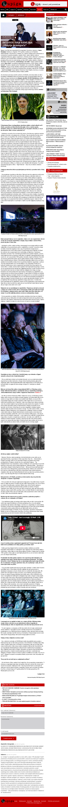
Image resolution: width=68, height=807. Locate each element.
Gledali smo (54, 9)
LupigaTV (11, 15)
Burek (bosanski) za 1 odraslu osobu (57, 164)
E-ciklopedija (55, 170)
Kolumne (26, 9)
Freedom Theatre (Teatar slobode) (57, 178)
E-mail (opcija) (4, 731)
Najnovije (50, 14)
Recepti (51, 159)
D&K (7, 9)
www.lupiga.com (38, 802)
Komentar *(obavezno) (7, 716)
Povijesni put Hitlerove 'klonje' (55, 174)
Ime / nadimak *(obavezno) (8, 710)
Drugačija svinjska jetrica (54, 166)
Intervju (40, 9)
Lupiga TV (13, 9)
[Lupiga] (11, 3)
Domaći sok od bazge (53, 162)
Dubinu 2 (38, 392)
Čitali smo (46, 9)
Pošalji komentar (8, 738)
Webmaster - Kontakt (25, 801)
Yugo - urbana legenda (53, 176)
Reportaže (33, 9)
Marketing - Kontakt (40, 801)
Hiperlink (19, 9)
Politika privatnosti (53, 801)
